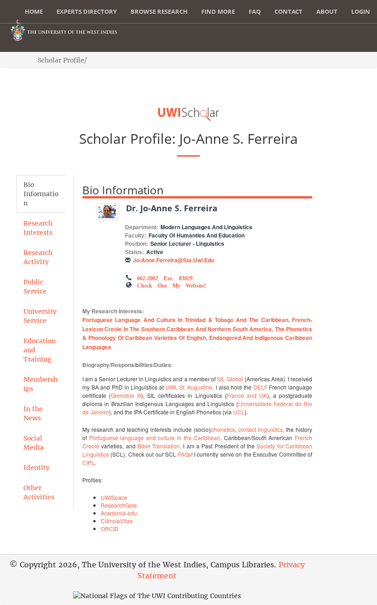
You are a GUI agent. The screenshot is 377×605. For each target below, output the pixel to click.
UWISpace (114, 497)
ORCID (110, 528)
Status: (134, 252)
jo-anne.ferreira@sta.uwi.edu (173, 260)
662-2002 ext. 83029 (165, 277)
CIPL (88, 462)
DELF (260, 387)
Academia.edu (119, 513)
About (326, 11)
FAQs (184, 454)
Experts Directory (87, 11)
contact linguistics (260, 429)
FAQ (255, 11)
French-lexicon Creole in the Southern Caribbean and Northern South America (197, 324)
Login (360, 11)
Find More (218, 11)
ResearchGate (119, 505)
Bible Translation (158, 446)
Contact (288, 11)
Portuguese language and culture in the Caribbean (155, 437)
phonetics (223, 429)
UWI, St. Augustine (189, 387)
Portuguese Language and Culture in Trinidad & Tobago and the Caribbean (185, 320)
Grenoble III (126, 395)
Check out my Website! (171, 285)
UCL (239, 412)
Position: (136, 244)
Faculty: (135, 235)
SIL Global (230, 379)
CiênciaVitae (117, 521)
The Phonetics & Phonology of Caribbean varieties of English (197, 333)
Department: (141, 227)
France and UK (247, 395)
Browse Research (159, 11)
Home (34, 11)
